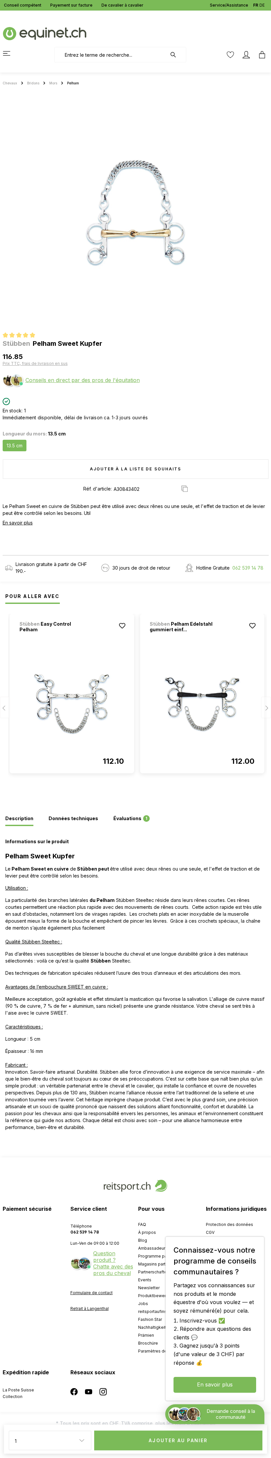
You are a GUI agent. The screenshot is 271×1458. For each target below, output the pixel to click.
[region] (135, 213)
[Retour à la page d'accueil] (44, 33)
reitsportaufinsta (154, 1311)
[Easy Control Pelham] (71, 704)
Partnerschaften (153, 1271)
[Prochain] (266, 707)
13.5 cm (14, 445)
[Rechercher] (176, 55)
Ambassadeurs (153, 1248)
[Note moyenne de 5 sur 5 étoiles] (22, 336)
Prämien (146, 1335)
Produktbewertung (156, 1295)
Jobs (143, 1303)
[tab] (19, 819)
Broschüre (148, 1343)
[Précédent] (5, 707)
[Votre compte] (246, 54)
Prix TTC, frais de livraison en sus (35, 363)
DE (262, 5)
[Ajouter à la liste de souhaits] (122, 625)
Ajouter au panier (178, 1440)
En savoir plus (18, 522)
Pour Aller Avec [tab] (32, 596)
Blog (142, 1240)
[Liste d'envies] (230, 54)
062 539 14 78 (247, 568)
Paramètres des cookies (162, 1351)
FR (255, 5)
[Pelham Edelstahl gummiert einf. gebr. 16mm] (202, 704)
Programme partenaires (161, 1256)
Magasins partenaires (159, 1264)
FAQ (142, 1224)
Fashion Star (150, 1319)
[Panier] (260, 54)
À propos (147, 1232)
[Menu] (11, 53)
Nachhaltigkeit (152, 1327)
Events (144, 1279)
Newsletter (149, 1287)
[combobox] (110, 55)
